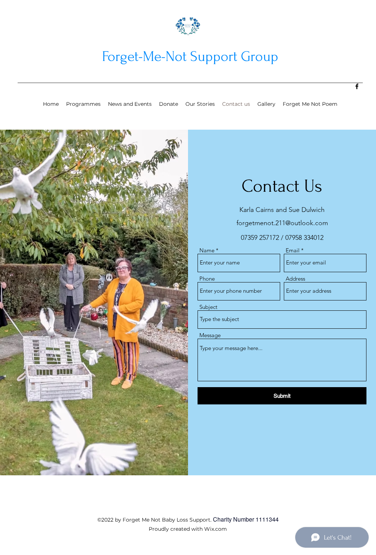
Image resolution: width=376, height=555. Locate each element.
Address (295, 278)
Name (206, 250)
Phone (207, 278)
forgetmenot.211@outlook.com (282, 223)
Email (293, 250)
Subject (208, 307)
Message (210, 335)
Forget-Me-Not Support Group (190, 56)
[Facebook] (357, 86)
